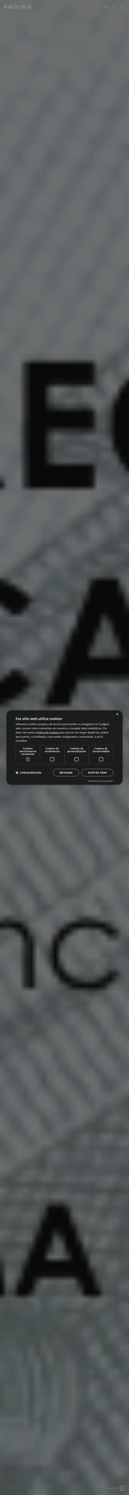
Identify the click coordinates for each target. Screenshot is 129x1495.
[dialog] (64, 747)
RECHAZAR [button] (66, 772)
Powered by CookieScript (100, 781)
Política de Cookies (47, 732)
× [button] (117, 714)
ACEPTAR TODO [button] (97, 772)
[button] (28, 772)
